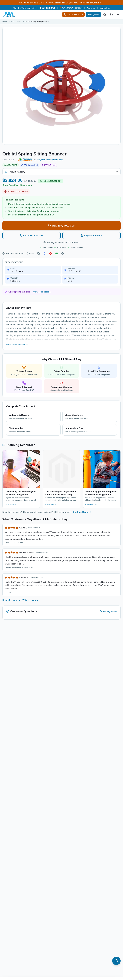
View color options (42, 292)
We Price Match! (18, 185)
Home (4, 21)
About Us (91, 8)
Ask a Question (109, 611)
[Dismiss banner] (120, 2)
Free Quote (93, 14)
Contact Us (105, 8)
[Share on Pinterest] (50, 253)
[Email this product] (56, 253)
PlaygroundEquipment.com (50, 159)
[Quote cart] (111, 14)
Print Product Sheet (15, 253)
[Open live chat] (116, 961)
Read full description (16, 344)
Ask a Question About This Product (63, 242)
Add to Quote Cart (63, 225)
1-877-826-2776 (47, 8)
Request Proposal (93, 235)
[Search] (104, 14)
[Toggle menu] (118, 14)
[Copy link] (38, 253)
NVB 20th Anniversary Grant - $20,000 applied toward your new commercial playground (59, 2)
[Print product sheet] (62, 253)
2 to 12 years (16, 21)
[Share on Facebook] (44, 253)
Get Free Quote (80, 512)
